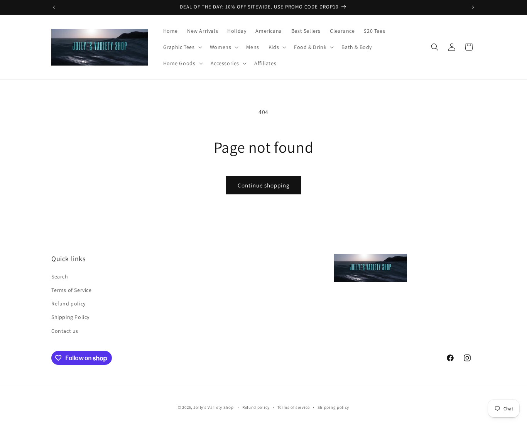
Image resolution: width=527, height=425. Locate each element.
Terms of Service (71, 290)
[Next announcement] (473, 7)
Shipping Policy (70, 317)
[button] (182, 47)
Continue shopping (264, 185)
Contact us (64, 330)
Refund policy (68, 303)
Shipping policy (334, 407)
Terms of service (293, 407)
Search (59, 276)
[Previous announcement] (54, 7)
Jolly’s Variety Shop (213, 407)
